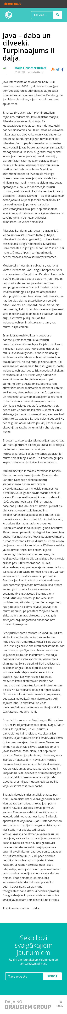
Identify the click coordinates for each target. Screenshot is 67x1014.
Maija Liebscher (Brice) (30, 68)
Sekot (52, 976)
